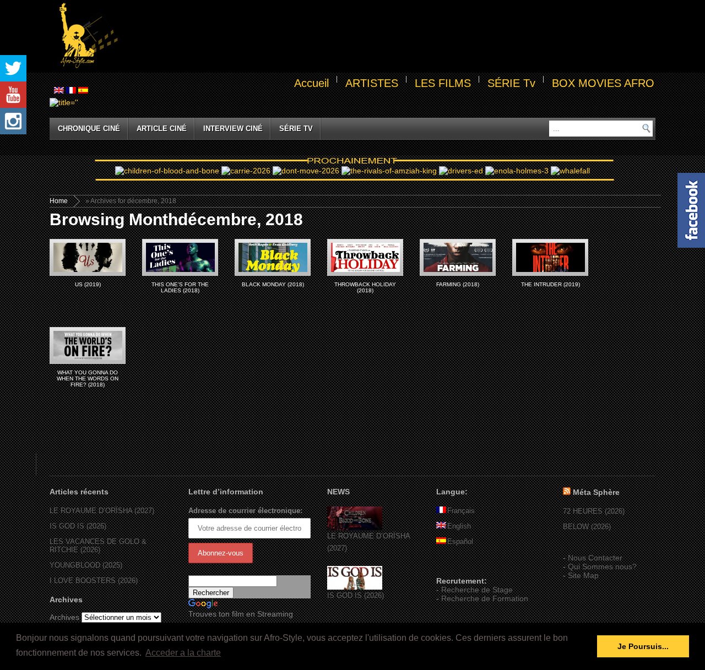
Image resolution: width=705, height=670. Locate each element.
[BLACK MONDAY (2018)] (273, 257)
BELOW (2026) (587, 526)
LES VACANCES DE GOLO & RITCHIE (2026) (98, 545)
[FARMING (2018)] (458, 257)
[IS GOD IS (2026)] (354, 587)
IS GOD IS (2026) (78, 526)
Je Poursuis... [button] (643, 646)
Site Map (583, 575)
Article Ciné (162, 128)
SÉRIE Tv (511, 83)
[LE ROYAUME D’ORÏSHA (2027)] (354, 528)
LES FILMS (443, 83)
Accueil (311, 83)
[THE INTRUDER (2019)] (550, 257)
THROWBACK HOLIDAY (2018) (365, 287)
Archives (64, 617)
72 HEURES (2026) (594, 511)
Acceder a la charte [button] (183, 652)
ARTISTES (371, 83)
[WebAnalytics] (458, 564)
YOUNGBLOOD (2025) (86, 565)
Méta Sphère (596, 492)
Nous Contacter (595, 557)
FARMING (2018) (457, 284)
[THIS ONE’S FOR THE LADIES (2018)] (180, 257)
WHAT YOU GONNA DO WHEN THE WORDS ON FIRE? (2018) (87, 378)
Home (59, 201)
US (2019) (88, 284)
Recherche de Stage (477, 589)
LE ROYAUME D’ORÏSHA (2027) (102, 510)
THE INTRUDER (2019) (550, 284)
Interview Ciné (233, 128)
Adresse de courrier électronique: (245, 510)
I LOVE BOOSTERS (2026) (94, 580)
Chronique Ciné (89, 128)
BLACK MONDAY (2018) (273, 284)
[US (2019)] (88, 257)
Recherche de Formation (484, 598)
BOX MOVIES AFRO (603, 83)
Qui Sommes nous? (602, 566)
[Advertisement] (389, 36)
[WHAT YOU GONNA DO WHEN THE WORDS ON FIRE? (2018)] (88, 345)
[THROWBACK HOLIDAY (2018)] (365, 257)
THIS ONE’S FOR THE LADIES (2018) (180, 287)
